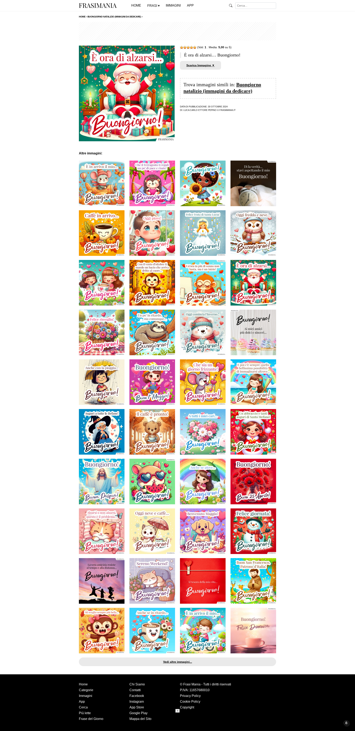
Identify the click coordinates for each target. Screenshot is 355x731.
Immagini (85, 696)
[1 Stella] (181, 47)
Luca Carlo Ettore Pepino (200, 110)
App (82, 701)
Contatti (135, 690)
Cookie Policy (190, 701)
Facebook (136, 696)
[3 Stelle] (188, 47)
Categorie (86, 690)
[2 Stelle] (185, 47)
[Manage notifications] (346, 723)
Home (83, 684)
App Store (136, 707)
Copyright (187, 707)
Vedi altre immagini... (177, 661)
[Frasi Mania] (98, 5)
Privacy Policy (190, 696)
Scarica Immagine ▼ (200, 65)
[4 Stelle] (191, 47)
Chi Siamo (137, 684)
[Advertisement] (177, 31)
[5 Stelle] (194, 47)
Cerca (83, 707)
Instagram (136, 701)
